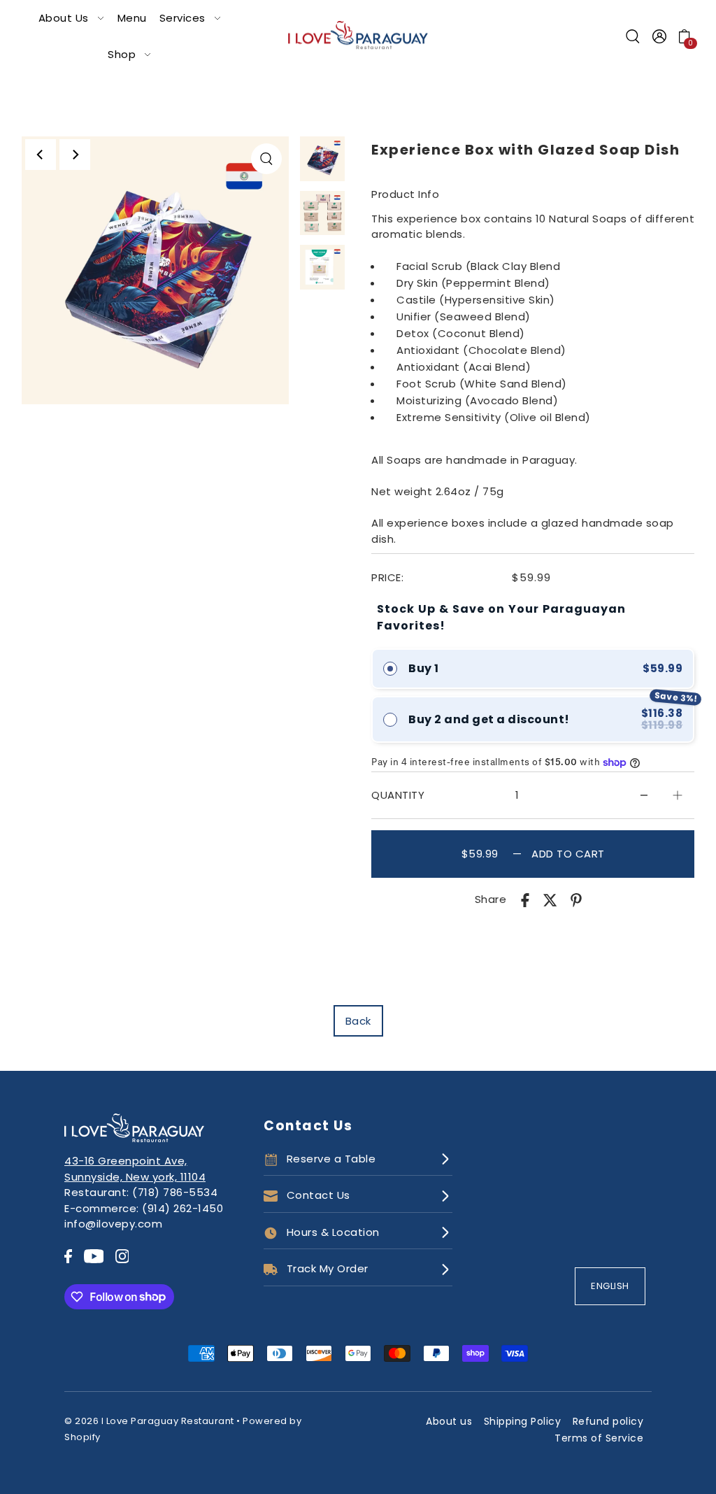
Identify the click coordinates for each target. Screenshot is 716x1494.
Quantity (397, 795)
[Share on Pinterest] (576, 900)
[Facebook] (68, 1256)
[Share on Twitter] (550, 900)
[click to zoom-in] (266, 158)
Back (358, 1020)
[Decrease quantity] (644, 795)
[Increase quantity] (677, 795)
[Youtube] (94, 1256)
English (610, 1286)
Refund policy (608, 1421)
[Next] (74, 154)
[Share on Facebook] (525, 900)
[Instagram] (122, 1256)
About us (449, 1421)
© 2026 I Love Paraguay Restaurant (149, 1421)
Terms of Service (598, 1438)
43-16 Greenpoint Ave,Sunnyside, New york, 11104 (135, 1168)
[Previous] (40, 154)
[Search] (633, 36)
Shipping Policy (522, 1421)
